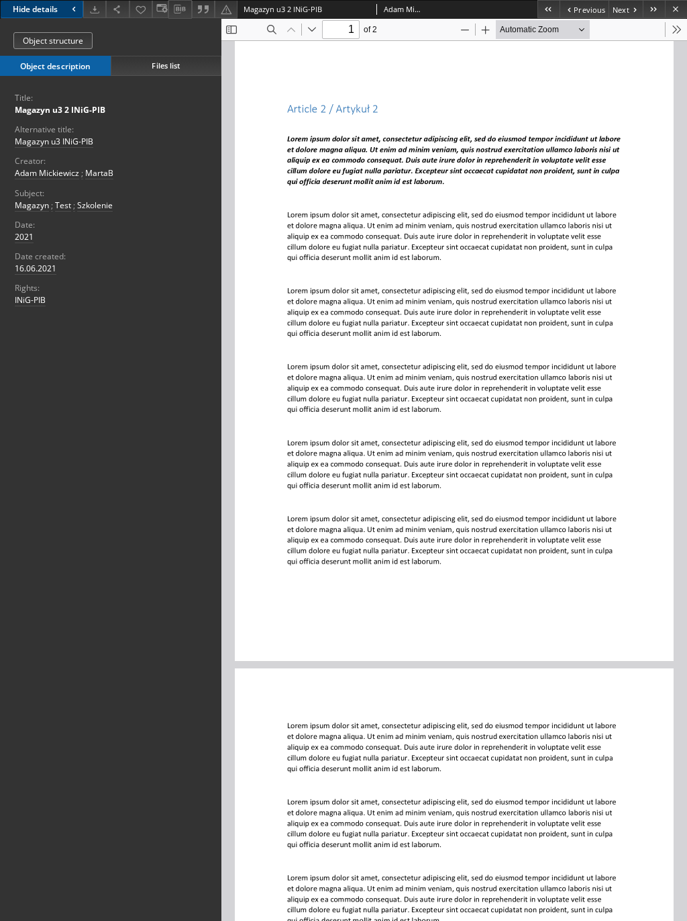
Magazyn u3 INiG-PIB (54, 141)
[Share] (117, 9)
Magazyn (32, 205)
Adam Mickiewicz (47, 173)
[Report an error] (226, 9)
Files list (166, 65)
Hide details (35, 9)
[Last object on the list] (654, 9)
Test (63, 205)
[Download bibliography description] (179, 9)
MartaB (99, 173)
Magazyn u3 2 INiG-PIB (60, 110)
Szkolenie (95, 205)
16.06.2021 (35, 268)
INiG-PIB (30, 300)
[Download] (94, 9)
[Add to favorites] (140, 9)
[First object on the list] (548, 9)
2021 (24, 237)
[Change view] (160, 9)
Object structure (53, 40)
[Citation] (203, 9)
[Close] (676, 9)
